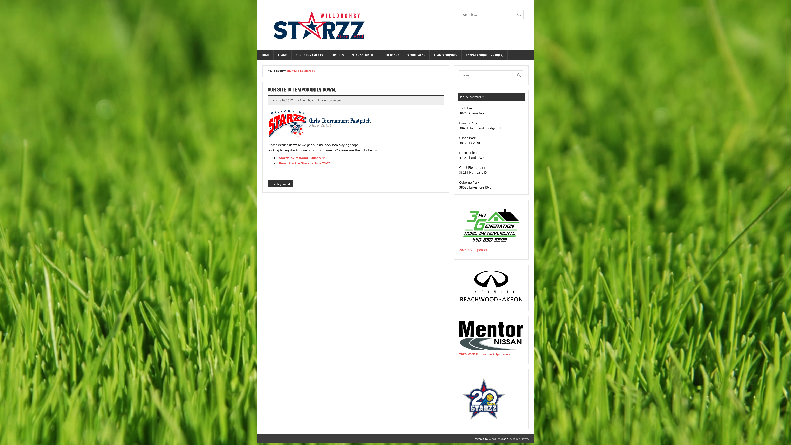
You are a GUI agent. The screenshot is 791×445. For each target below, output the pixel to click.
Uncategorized (280, 184)
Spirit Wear (416, 55)
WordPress (496, 438)
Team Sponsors (446, 55)
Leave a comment (329, 100)
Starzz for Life (363, 55)
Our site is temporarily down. (302, 89)
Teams (283, 55)
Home (265, 55)
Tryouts (337, 55)
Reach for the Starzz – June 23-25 (305, 163)
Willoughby (305, 100)
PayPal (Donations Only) (484, 55)
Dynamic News (518, 438)
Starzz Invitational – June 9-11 (302, 158)
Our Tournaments (309, 55)
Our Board (391, 55)
